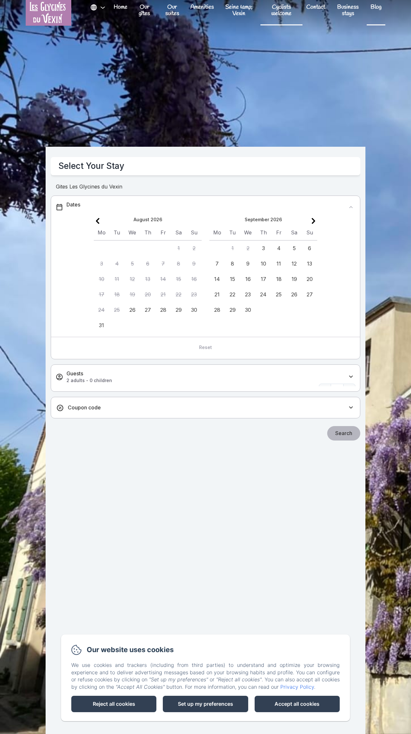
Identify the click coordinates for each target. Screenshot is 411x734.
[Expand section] (351, 377)
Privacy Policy (297, 687)
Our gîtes (144, 10)
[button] (178, 248)
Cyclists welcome (281, 10)
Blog (376, 7)
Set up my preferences (205, 704)
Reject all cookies (114, 704)
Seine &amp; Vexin (238, 10)
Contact (315, 7)
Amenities (202, 7)
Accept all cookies (297, 704)
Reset (205, 347)
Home (120, 7)
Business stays (348, 10)
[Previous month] (97, 221)
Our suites (172, 10)
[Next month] (313, 221)
